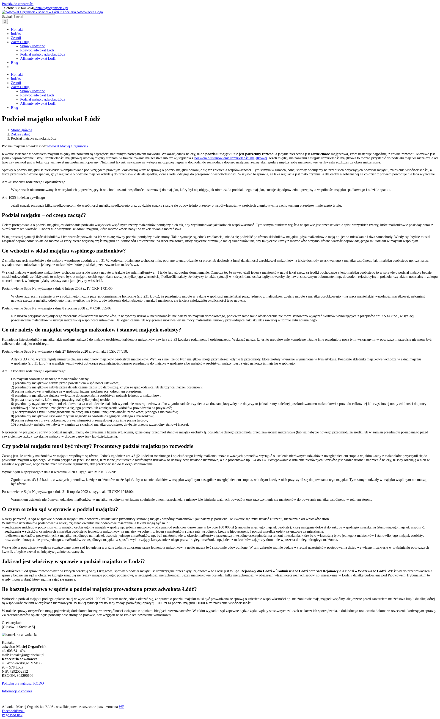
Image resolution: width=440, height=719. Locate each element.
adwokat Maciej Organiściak (67, 146)
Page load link (12, 715)
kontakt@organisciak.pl (51, 8)
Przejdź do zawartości (17, 4)
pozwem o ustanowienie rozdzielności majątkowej (230, 158)
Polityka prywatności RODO (23, 683)
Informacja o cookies (17, 691)
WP (121, 707)
